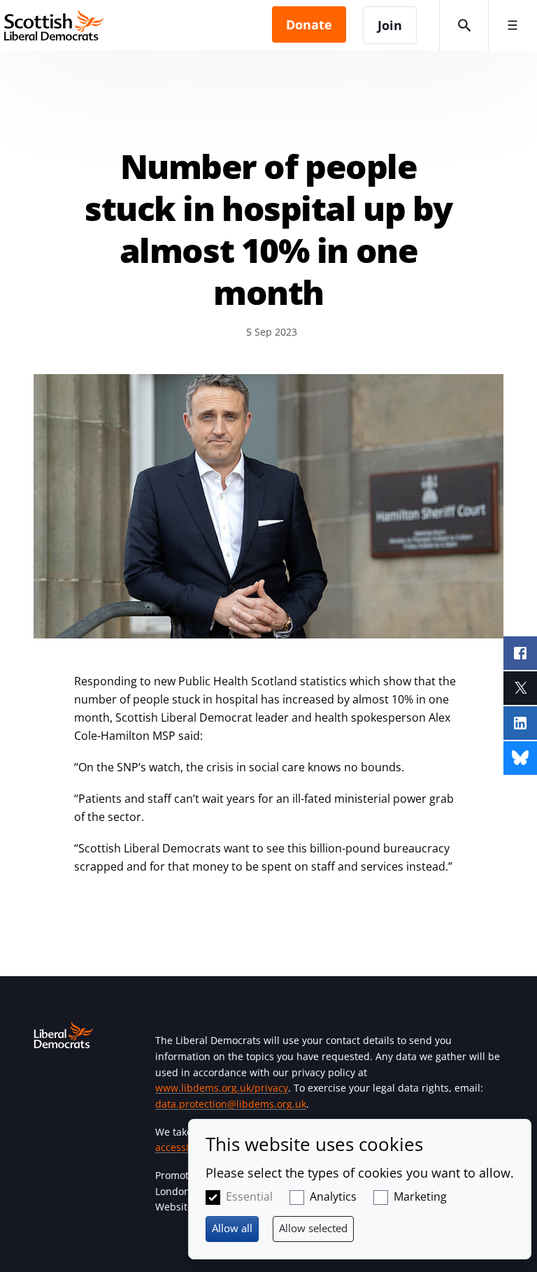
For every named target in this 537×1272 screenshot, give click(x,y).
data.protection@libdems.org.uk (230, 1103)
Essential (249, 1196)
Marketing (420, 1196)
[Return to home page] (136, 25)
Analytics (333, 1196)
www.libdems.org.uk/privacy (221, 1087)
